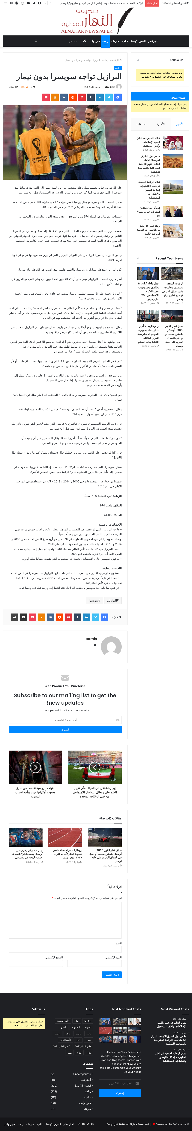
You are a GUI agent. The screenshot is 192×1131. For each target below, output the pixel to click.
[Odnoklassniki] (55, 97)
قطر (78, 1040)
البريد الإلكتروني (113, 957)
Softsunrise (179, 1124)
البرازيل (112, 600)
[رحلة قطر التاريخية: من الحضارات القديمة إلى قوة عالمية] (173, 231)
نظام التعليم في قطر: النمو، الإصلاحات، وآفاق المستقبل (148, 142)
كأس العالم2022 (83, 1046)
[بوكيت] (46, 97)
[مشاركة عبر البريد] (23, 617)
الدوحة (88, 1027)
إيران (76, 1020)
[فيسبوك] (118, 97)
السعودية (76, 1027)
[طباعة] (14, 617)
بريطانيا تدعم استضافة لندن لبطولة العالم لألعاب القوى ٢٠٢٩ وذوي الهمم (67, 853)
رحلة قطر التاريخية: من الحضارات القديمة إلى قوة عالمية (148, 230)
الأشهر (180, 124)
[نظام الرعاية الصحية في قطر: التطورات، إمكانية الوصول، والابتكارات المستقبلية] (173, 187)
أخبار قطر (153, 41)
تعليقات (141, 124)
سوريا (88, 1040)
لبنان (79, 1052)
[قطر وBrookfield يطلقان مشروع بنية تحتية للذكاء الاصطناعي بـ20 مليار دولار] (148, 273)
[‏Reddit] (73, 97)
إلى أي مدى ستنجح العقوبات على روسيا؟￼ (148, 212)
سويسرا (93, 600)
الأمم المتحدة (63, 1020)
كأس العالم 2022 (61, 1046)
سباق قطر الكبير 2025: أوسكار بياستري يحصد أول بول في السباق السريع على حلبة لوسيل (105, 855)
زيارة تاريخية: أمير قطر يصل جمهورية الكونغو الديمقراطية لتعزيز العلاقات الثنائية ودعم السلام (148, 334)
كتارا (89, 1052)
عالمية (125, 41)
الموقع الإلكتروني (54, 957)
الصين (63, 1027)
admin (111, 87)
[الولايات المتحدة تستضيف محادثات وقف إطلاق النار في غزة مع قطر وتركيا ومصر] (172, 273)
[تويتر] (109, 97)
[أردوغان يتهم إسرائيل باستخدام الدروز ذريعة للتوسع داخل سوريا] (134, 1039)
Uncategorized (82, 1074)
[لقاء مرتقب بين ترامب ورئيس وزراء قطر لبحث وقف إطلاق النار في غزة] (120, 1039)
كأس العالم (65, 1040)
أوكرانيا (87, 1020)
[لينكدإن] (100, 97)
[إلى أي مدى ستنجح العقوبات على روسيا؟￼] (173, 211)
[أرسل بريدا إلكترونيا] (106, 87)
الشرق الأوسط (138, 41)
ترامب (78, 1033)
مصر (69, 1052)
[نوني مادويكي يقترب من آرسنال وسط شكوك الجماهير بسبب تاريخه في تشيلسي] (26, 837)
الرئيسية (114, 60)
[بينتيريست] (82, 97)
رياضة (105, 41)
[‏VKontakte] (64, 97)
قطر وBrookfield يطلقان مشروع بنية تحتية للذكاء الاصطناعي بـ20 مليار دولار (103, 3)
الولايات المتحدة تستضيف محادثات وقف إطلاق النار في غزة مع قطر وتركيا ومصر (172, 291)
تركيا (68, 1033)
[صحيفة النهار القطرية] (96, 21)
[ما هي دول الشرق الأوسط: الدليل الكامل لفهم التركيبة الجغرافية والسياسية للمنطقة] (173, 161)
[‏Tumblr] (91, 97)
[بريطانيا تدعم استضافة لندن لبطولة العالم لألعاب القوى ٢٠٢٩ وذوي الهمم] (65, 837)
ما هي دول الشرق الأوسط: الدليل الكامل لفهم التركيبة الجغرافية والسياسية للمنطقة (149, 164)
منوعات (115, 41)
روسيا (57, 1033)
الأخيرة (161, 124)
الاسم (119, 943)
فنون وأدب (94, 41)
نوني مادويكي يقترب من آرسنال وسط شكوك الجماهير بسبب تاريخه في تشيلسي (27, 853)
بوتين (88, 1033)
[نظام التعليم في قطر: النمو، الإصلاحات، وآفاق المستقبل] (173, 143)
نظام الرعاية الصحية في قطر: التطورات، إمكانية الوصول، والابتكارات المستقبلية (149, 190)
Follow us (38, 1009)
